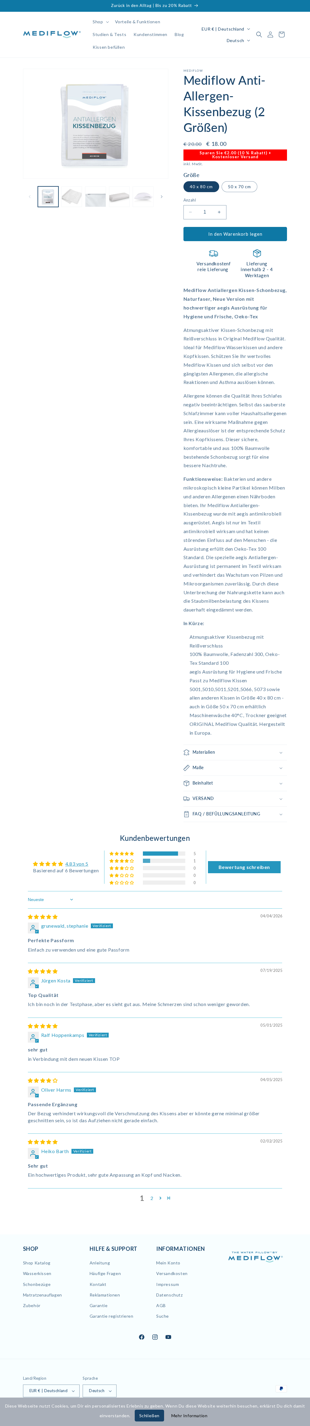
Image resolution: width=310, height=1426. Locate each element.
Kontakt (98, 1284)
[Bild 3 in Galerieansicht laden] (95, 196)
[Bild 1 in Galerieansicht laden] (48, 196)
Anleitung (100, 1262)
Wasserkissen (37, 1273)
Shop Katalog (37, 1262)
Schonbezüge (37, 1284)
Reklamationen (105, 1294)
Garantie (99, 1305)
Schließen (149, 1415)
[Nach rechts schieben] (161, 196)
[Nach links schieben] (29, 196)
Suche (162, 1316)
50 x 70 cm (239, 186)
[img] (43, 917)
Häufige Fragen (105, 1273)
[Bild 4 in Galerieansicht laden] (119, 196)
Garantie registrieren (112, 1316)
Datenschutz (169, 1294)
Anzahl (189, 200)
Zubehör (32, 1305)
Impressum (167, 1284)
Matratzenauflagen (42, 1294)
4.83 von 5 (76, 864)
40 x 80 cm (201, 186)
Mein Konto (168, 1262)
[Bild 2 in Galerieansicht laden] (71, 196)
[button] (100, 21)
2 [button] (151, 1198)
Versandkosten (172, 1273)
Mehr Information (189, 1415)
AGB (161, 1305)
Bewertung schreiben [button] (244, 867)
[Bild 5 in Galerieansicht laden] (143, 196)
